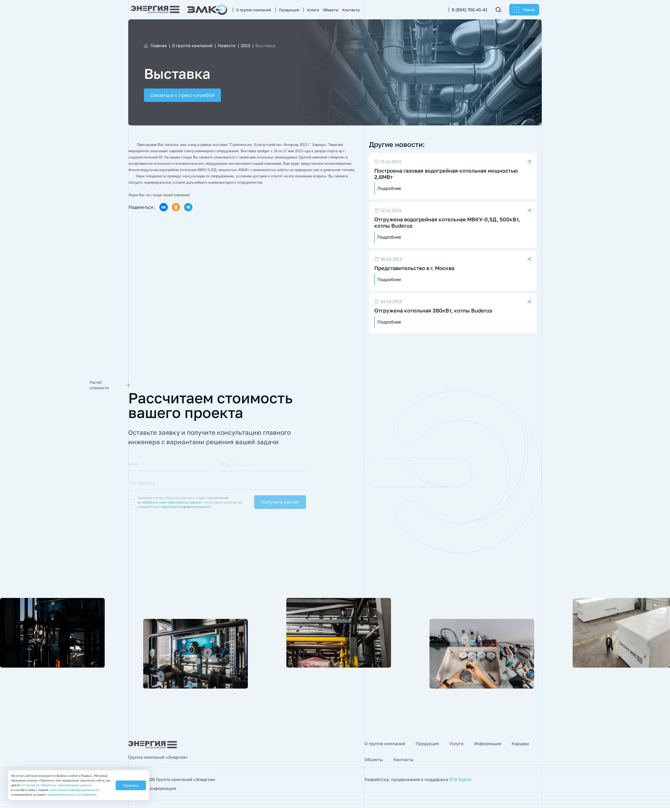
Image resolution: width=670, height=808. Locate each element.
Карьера (520, 743)
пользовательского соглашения (71, 794)
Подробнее (389, 188)
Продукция (427, 743)
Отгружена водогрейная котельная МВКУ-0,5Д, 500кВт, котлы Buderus (447, 222)
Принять (131, 785)
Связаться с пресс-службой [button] (182, 95)
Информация (487, 743)
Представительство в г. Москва (414, 268)
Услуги (456, 743)
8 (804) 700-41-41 (469, 9)
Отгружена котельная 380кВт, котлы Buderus (433, 310)
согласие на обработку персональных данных (56, 785)
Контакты (403, 759)
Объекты (374, 759)
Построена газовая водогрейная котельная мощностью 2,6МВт (446, 173)
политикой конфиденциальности (186, 507)
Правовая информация (152, 788)
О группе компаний (385, 743)
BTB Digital (460, 779)
